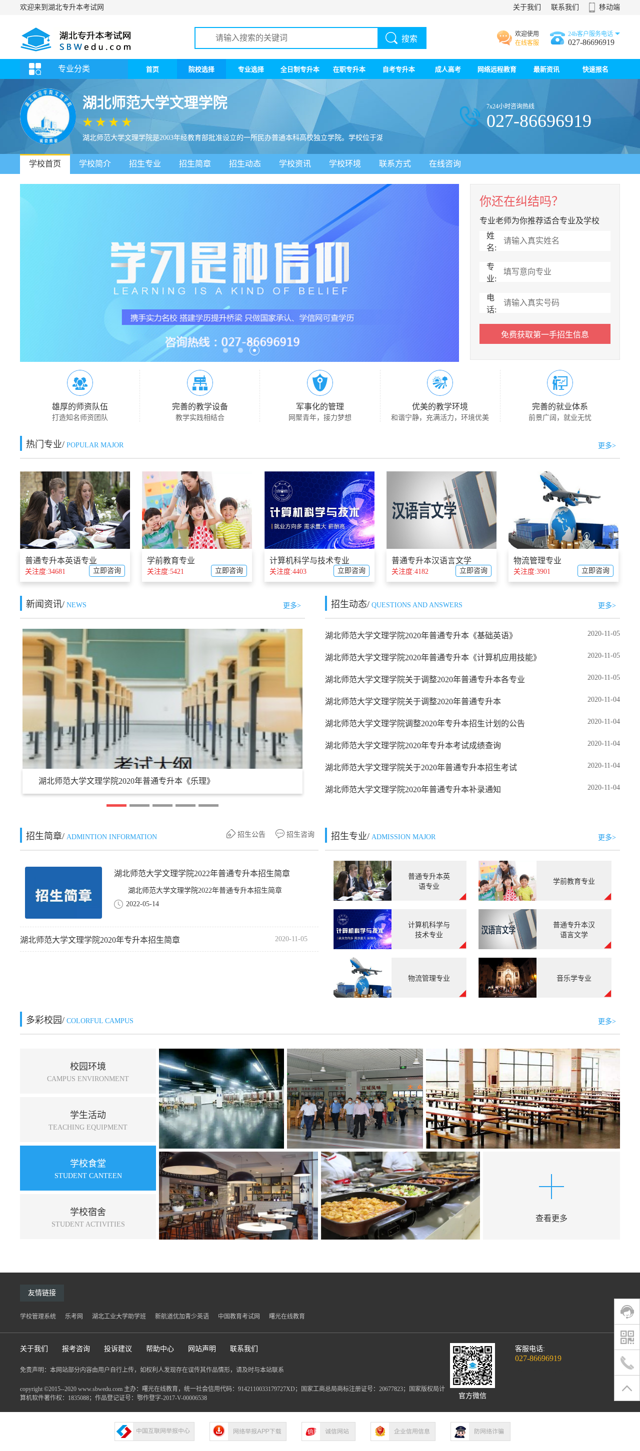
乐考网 (74, 1316)
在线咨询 (445, 163)
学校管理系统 (38, 1316)
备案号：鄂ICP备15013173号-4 (248, 1398)
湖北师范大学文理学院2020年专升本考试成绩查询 (413, 745)
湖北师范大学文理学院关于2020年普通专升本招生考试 (421, 767)
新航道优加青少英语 (182, 1316)
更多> (607, 445)
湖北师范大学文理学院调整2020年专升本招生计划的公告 (425, 723)
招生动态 (245, 163)
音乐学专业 (574, 978)
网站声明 (202, 1349)
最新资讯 (547, 69)
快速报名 (595, 69)
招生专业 (145, 163)
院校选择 (201, 69)
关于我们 (527, 7)
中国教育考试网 (239, 1316)
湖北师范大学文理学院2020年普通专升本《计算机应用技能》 (433, 657)
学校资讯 (295, 163)
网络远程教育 (497, 69)
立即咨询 (107, 570)
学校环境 (345, 163)
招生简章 (195, 163)
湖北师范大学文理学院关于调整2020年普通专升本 (413, 701)
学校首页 (45, 163)
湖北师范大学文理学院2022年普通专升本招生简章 (202, 873)
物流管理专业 (538, 560)
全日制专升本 (300, 69)
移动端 (609, 7)
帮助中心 (160, 1349)
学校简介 (95, 163)
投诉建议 (118, 1349)
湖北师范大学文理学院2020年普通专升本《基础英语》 (421, 635)
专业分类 (74, 68)
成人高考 (448, 69)
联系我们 (565, 7)
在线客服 (527, 42)
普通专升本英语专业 (61, 560)
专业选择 (251, 69)
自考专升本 (398, 69)
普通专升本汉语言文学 (432, 560)
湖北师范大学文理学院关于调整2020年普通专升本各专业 (425, 679)
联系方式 (395, 163)
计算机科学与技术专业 (310, 560)
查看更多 (552, 1218)
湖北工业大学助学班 (119, 1316)
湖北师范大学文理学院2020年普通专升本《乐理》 (126, 781)
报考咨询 (76, 1349)
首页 (152, 69)
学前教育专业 (171, 560)
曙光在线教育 (287, 1316)
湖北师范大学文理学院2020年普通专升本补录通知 (413, 789)
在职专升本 (349, 69)
